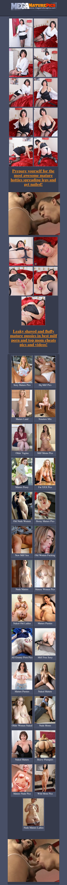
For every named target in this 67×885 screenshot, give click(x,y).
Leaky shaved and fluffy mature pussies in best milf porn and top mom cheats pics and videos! (33, 337)
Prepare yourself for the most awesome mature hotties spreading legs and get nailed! (33, 177)
